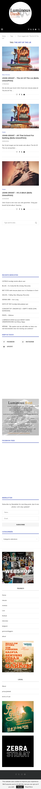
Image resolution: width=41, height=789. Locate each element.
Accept (20, 787)
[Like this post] (17, 94)
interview (5, 621)
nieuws (4, 600)
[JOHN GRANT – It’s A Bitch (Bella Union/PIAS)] (20, 173)
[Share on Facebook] (19, 94)
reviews (4, 605)
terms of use (6, 696)
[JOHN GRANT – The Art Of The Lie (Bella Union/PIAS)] (20, 59)
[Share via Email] (24, 94)
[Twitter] (31, 29)
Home (4, 36)
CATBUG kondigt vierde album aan (13, 281)
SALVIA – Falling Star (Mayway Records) (15, 295)
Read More (29, 787)
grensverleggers (7, 631)
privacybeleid (6, 691)
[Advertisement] (20, 249)
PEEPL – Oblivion (8, 315)
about (4, 636)
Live (3, 610)
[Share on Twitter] (21, 94)
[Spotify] (35, 29)
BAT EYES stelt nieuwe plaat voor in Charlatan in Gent (20, 290)
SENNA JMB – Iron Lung (10, 299)
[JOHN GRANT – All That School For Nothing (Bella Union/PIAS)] (20, 116)
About (4, 686)
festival (4, 616)
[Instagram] (33, 29)
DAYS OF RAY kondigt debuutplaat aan (15, 304)
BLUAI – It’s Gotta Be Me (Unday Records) (16, 286)
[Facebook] (28, 29)
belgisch (5, 626)
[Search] (39, 29)
